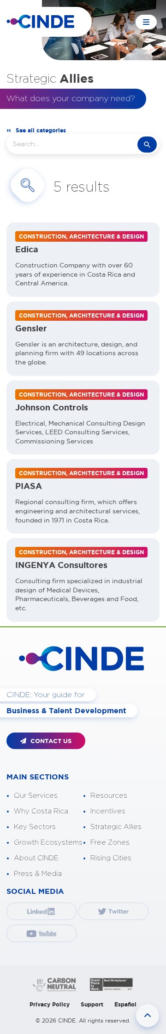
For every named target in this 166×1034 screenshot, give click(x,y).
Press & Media (38, 873)
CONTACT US (50, 741)
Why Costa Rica (41, 811)
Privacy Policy (50, 1004)
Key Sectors (35, 827)
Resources (108, 795)
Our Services (36, 795)
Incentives (107, 811)
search (147, 144)
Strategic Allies (116, 827)
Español (125, 1004)
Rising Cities (110, 858)
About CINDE (36, 858)
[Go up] (147, 1015)
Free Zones (110, 842)
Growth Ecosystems (48, 842)
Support (92, 1004)
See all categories (41, 130)
